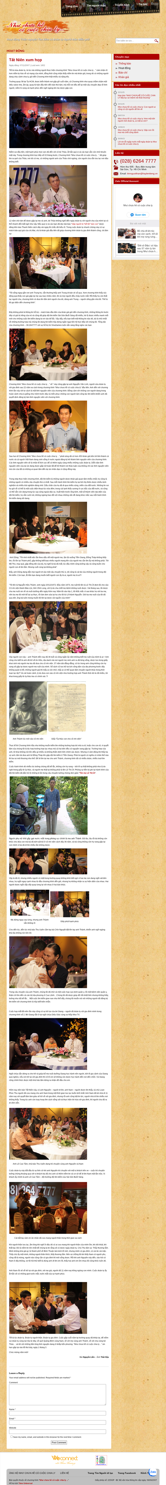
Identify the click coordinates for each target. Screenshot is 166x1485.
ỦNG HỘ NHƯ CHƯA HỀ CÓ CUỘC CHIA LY (32, 1473)
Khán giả (124, 77)
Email (12, 1419)
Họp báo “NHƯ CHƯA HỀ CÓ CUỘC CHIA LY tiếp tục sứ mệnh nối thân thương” (136, 96)
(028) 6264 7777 (138, 161)
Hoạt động (15, 50)
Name (12, 1409)
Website (12, 1428)
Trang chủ (71, 6)
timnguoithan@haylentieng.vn (142, 173)
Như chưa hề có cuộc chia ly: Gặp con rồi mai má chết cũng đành (136, 131)
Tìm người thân (96, 5)
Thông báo (125, 63)
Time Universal (25, 1483)
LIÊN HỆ (64, 1473)
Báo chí (123, 72)
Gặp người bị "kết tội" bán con (85, 224)
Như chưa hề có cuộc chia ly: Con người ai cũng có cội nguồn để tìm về (137, 108)
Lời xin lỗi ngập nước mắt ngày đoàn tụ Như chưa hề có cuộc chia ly (137, 143)
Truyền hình (122, 5)
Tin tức (143, 4)
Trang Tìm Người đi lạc (100, 1473)
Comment (13, 1382)
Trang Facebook (127, 1473)
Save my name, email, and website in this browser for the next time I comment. (47, 1437)
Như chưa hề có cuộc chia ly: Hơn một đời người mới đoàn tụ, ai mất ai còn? (136, 120)
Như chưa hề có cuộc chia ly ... (54, 1480)
